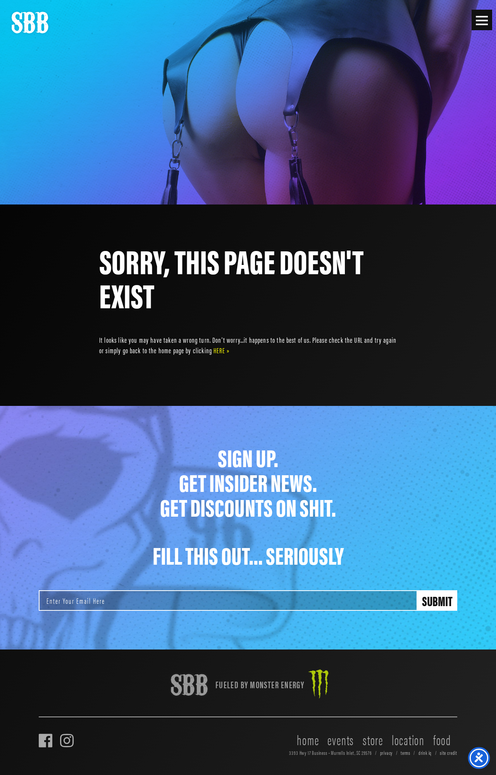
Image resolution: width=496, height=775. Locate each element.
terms (405, 752)
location (408, 739)
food (442, 739)
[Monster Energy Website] (318, 685)
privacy (386, 752)
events (340, 739)
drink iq (425, 752)
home (308, 739)
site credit (448, 752)
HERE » (221, 350)
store (373, 739)
